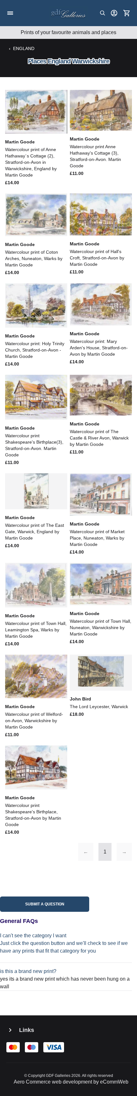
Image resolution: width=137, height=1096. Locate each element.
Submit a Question (44, 904)
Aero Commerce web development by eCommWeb (71, 1082)
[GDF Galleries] (68, 13)
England (23, 48)
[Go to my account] (114, 13)
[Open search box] (102, 13)
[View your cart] (127, 13)
